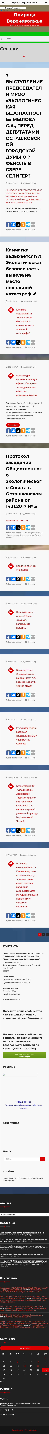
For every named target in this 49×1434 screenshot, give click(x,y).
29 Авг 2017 (13, 661)
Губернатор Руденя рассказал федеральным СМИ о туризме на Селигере (26, 735)
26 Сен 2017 (13, 603)
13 (24, 1366)
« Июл (2, 1381)
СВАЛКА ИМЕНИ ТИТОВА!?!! (18, 1317)
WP (26, 1430)
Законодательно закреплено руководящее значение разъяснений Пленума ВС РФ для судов (22, 1234)
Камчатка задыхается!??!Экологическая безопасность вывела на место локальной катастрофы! (25, 321)
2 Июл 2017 (12, 719)
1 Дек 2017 (12, 514)
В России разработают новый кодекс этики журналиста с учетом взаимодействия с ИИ (23, 1240)
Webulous (33, 1430)
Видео (2, 1398)
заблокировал (24, 1055)
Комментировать (15, 229)
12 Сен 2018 (13, 301)
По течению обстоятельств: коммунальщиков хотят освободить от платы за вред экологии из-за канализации (24, 1247)
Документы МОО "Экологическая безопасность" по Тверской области (24, 535)
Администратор (29, 183)
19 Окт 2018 (13, 183)
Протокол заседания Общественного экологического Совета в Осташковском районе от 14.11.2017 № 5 (24, 481)
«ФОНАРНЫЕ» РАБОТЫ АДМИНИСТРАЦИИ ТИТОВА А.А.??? (21, 1291)
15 (38, 1366)
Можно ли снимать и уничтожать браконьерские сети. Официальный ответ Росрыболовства (24, 1300)
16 (45, 1366)
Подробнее (13, 425)
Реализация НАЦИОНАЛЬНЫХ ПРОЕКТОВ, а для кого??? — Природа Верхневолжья (24, 1289)
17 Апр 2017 (13, 777)
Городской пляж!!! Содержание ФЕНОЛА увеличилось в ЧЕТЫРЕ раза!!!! (23, 1326)
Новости (31, 229)
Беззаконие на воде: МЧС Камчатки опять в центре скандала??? (21, 1255)
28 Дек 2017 (13, 367)
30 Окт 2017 (13, 557)
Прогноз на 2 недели (19, 10)
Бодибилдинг (17, 1430)
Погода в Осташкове (12, 8)
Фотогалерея (5, 1414)
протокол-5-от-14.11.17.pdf (17, 520)
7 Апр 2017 (12, 855)
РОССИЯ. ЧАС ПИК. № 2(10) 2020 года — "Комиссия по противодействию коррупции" (23, 1297)
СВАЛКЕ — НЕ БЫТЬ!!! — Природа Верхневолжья (21, 1315)
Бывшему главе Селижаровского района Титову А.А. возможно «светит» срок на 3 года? (26, 678)
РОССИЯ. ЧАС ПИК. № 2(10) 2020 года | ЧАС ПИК (21, 1306)
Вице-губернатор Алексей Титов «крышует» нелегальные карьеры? (25, 620)
